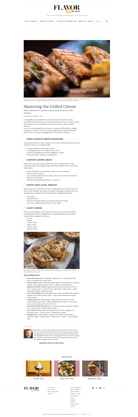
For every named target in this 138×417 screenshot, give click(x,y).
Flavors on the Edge (75, 387)
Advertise (72, 406)
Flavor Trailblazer (74, 389)
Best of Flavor (51, 389)
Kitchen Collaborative (67, 21)
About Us (82, 21)
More (90, 21)
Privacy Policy (88, 414)
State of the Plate (74, 391)
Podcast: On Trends (75, 393)
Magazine (72, 400)
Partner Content (74, 404)
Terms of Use (79, 414)
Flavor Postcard (74, 396)
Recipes (72, 398)
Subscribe (72, 402)
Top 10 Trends (51, 387)
